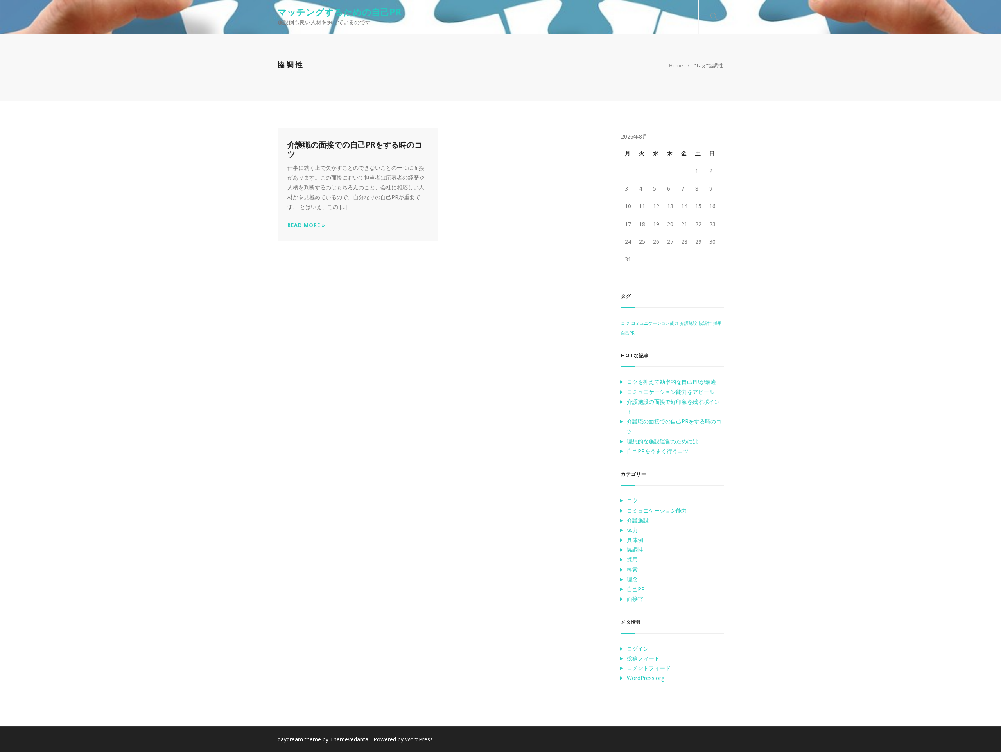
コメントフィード (649, 668)
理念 (632, 579)
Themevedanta (349, 739)
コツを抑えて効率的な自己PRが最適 (671, 381)
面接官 (635, 599)
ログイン (638, 648)
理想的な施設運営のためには (662, 441)
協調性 (705, 323)
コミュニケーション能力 (654, 323)
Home (676, 65)
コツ (625, 323)
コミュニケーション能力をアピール (670, 392)
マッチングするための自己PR (339, 11)
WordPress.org (645, 678)
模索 (632, 569)
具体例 (635, 539)
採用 (717, 323)
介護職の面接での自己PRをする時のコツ (354, 149)
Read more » (306, 225)
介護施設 (688, 323)
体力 (632, 530)
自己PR (628, 333)
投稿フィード (643, 658)
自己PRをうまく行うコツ (658, 451)
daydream (290, 739)
